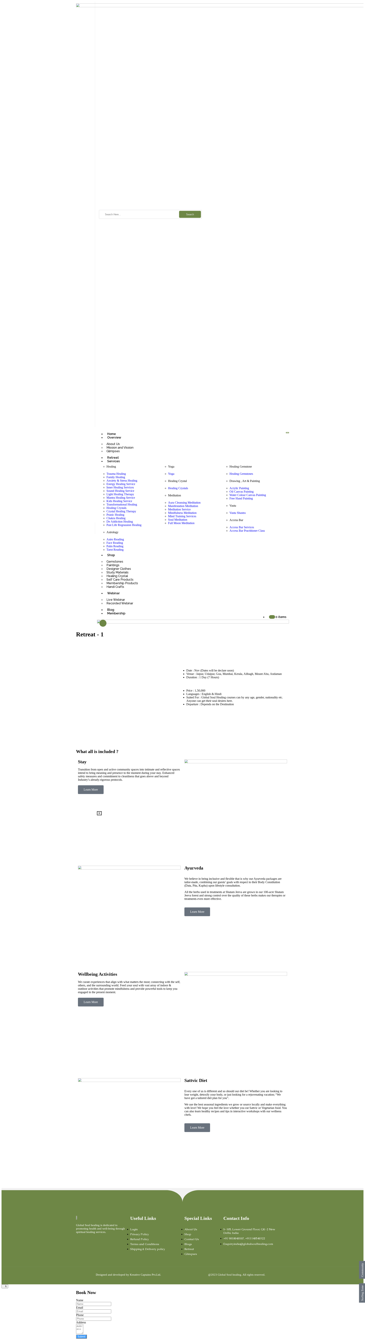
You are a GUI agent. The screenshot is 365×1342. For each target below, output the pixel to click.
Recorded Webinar (119, 603)
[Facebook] (78, 1239)
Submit (81, 1336)
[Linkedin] (103, 1239)
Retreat (113, 457)
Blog (110, 610)
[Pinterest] (109, 1239)
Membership (116, 613)
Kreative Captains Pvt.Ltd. (145, 1274)
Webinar (113, 593)
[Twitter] (90, 1239)
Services (113, 461)
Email (79, 1307)
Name (79, 1300)
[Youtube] (97, 1239)
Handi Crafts (115, 587)
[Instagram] (84, 1239)
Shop (111, 555)
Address (81, 1322)
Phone (80, 1315)
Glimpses (113, 451)
